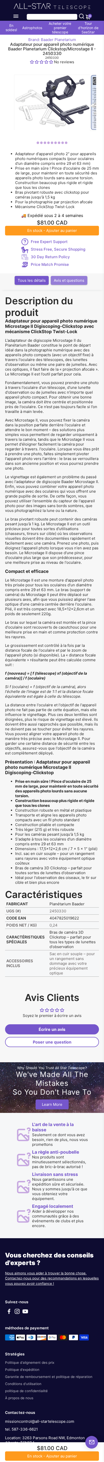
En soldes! (11, 27)
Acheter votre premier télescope (60, 27)
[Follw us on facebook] (9, 1313)
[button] (42, 61)
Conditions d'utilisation (23, 1384)
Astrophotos (32, 28)
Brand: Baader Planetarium (52, 39)
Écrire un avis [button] (52, 1029)
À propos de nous (19, 1398)
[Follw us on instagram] (17, 1313)
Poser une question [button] (52, 1042)
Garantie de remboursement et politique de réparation (48, 1377)
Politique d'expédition (22, 1370)
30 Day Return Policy (50, 256)
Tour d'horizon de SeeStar (88, 27)
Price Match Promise (50, 264)
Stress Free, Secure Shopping (58, 249)
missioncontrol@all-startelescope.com (39, 1421)
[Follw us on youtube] (25, 1313)
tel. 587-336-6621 (21, 1429)
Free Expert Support (49, 241)
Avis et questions (69, 280)
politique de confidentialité (26, 1391)
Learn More (52, 1104)
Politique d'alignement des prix (29, 1362)
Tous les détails (32, 280)
